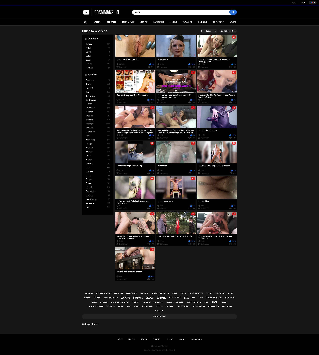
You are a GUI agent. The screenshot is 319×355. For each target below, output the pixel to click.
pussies (103, 302)
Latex (98, 155)
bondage (138, 298)
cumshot (170, 307)
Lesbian (98, 163)
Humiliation (98, 132)
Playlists (187, 22)
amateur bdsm (193, 302)
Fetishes (92, 74)
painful (94, 302)
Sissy (98, 175)
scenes (97, 298)
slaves (149, 298)
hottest (159, 311)
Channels (202, 22)
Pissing (98, 159)
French (98, 64)
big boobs (147, 306)
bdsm (121, 306)
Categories (158, 22)
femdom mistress (95, 307)
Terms (170, 339)
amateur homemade (175, 302)
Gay (98, 92)
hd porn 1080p (175, 298)
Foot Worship (98, 199)
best (230, 293)
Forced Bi (98, 88)
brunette (164, 293)
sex (193, 298)
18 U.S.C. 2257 (196, 339)
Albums (143, 22)
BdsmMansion (157, 350)
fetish (135, 302)
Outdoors (98, 80)
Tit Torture (98, 96)
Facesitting (98, 191)
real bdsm (227, 307)
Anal (98, 136)
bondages (131, 293)
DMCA (181, 339)
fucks (183, 293)
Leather (98, 195)
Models (173, 22)
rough (174, 293)
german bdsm (196, 293)
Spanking (98, 171)
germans (161, 298)
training (146, 302)
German (98, 44)
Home (85, 22)
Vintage (98, 144)
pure (154, 293)
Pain (98, 207)
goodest (144, 293)
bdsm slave (199, 306)
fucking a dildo (111, 298)
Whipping (98, 120)
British (98, 48)
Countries (93, 38)
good (136, 306)
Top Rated (111, 22)
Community (218, 22)
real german (158, 302)
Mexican (98, 68)
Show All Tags (159, 316)
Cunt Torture (98, 100)
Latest (97, 22)
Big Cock (98, 148)
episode (89, 293)
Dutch (98, 56)
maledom (118, 293)
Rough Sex (98, 108)
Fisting (98, 183)
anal (206, 302)
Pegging (98, 179)
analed (87, 298)
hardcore (230, 298)
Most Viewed (128, 22)
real (186, 298)
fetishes (110, 306)
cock (209, 293)
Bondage (98, 124)
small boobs (183, 306)
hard (215, 302)
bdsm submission (214, 298)
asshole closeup (119, 302)
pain (128, 306)
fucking (224, 302)
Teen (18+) (98, 140)
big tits (159, 306)
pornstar (213, 306)
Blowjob (98, 104)
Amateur (98, 116)
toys (201, 298)
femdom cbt (220, 293)
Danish (98, 52)
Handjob (98, 187)
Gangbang (98, 203)
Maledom (98, 112)
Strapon (98, 151)
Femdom (98, 128)
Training (98, 84)
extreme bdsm (103, 293)
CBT (98, 167)
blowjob (125, 298)
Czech (98, 60)
